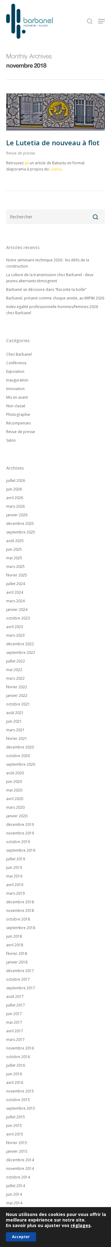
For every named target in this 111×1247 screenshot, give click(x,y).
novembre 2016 (20, 1048)
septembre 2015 (20, 1108)
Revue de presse (20, 153)
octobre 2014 (18, 1177)
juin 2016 (14, 1074)
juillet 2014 (15, 1185)
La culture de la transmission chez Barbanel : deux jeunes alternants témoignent (49, 277)
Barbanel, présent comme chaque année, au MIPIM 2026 (55, 298)
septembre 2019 (20, 850)
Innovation (15, 388)
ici (27, 163)
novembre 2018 (20, 910)
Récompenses (18, 423)
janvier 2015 (16, 1151)
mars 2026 (15, 506)
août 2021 (15, 712)
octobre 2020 (18, 755)
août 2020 (15, 773)
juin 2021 (14, 721)
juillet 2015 (15, 1117)
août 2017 (15, 996)
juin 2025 (14, 549)
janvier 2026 (16, 515)
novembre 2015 (20, 1091)
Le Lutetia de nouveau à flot (53, 142)
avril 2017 (14, 1031)
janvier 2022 (16, 695)
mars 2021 (15, 730)
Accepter (21, 1236)
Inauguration (17, 380)
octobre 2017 (18, 979)
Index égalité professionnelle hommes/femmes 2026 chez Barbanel (52, 309)
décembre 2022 (20, 644)
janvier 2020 (16, 816)
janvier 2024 (16, 609)
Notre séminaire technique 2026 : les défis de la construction (47, 263)
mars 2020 (15, 807)
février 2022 (16, 687)
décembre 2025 (20, 523)
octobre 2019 (18, 841)
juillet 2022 (15, 661)
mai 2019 (14, 876)
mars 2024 (15, 601)
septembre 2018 (20, 927)
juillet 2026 (15, 480)
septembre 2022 (20, 652)
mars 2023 (15, 635)
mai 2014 (14, 1203)
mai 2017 (14, 1022)
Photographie (18, 414)
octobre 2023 (18, 618)
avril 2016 (14, 1082)
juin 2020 (14, 781)
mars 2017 (15, 1039)
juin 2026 (14, 489)
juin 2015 (14, 1125)
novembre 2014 (20, 1168)
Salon (11, 440)
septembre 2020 (20, 764)
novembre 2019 (20, 833)
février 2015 (16, 1142)
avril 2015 (14, 1134)
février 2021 (16, 738)
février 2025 (16, 575)
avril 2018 (14, 945)
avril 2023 (14, 626)
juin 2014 (14, 1194)
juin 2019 (14, 867)
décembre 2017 (20, 970)
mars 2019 (15, 893)
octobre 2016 (18, 1056)
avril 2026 (14, 497)
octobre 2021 (18, 704)
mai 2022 (14, 669)
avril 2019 (14, 884)
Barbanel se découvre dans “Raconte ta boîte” (46, 289)
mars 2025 (15, 566)
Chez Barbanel (19, 354)
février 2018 (16, 953)
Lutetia (55, 169)
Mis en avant (17, 397)
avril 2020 (14, 798)
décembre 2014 (20, 1160)
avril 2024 (14, 592)
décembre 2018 (20, 902)
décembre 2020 (20, 747)
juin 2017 (14, 1013)
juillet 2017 (15, 1005)
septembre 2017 (20, 988)
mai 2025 (14, 558)
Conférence (16, 363)
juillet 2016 (15, 1065)
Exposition (15, 371)
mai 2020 (14, 790)
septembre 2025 (20, 532)
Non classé (15, 405)
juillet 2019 (15, 859)
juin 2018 (14, 936)
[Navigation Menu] (101, 21)
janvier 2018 (16, 962)
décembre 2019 (20, 824)
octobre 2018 (18, 919)
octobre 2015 (18, 1099)
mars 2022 (15, 678)
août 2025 (15, 540)
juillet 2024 (15, 583)
